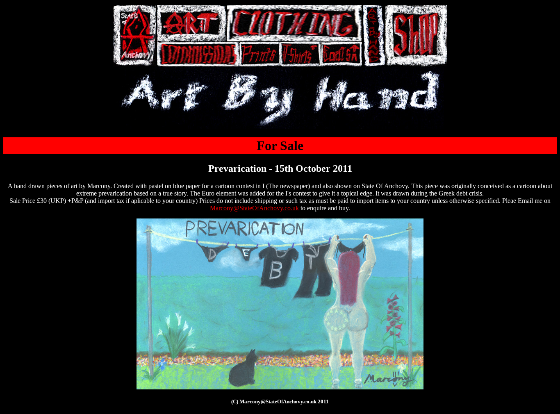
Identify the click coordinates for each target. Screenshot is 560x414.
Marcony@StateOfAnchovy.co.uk (254, 208)
